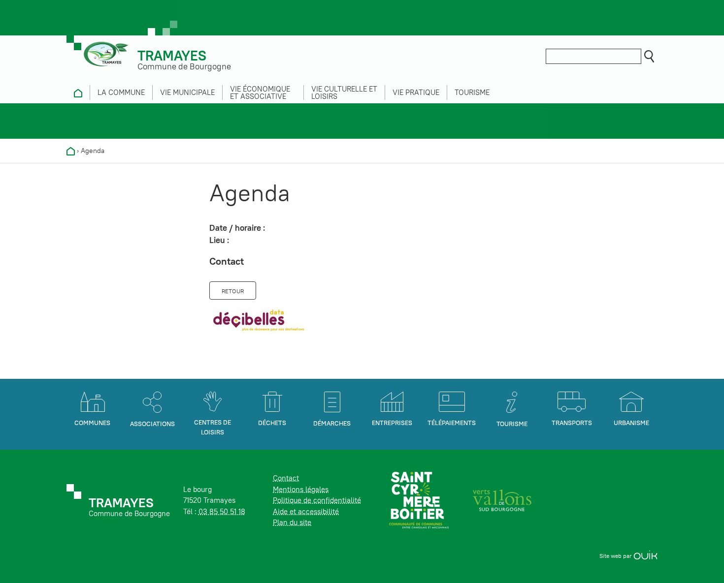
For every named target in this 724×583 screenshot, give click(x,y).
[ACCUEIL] (78, 92)
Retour (233, 291)
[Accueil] (70, 150)
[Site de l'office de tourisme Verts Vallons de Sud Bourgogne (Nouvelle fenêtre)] (502, 499)
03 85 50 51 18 (221, 511)
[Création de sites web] (645, 555)
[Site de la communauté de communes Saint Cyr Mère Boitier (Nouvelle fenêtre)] (419, 499)
